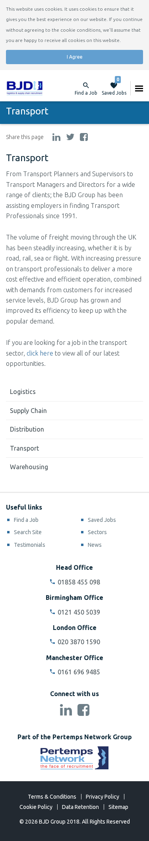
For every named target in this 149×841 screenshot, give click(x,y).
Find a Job (26, 520)
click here (40, 353)
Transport (24, 448)
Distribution (27, 429)
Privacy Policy (102, 796)
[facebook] (84, 138)
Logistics (23, 391)
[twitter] (70, 138)
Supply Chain (28, 410)
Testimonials (29, 545)
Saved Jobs (114, 88)
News (95, 545)
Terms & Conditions (52, 796)
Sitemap (118, 807)
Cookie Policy (35, 807)
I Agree (75, 56)
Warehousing (29, 466)
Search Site (28, 532)
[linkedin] (56, 138)
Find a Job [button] (86, 92)
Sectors (97, 532)
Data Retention (80, 807)
